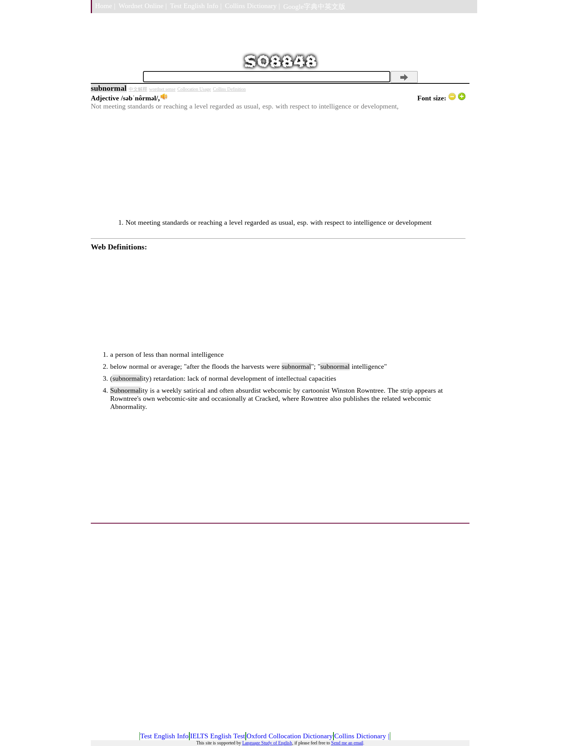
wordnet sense (162, 89)
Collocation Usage (194, 89)
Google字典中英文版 (314, 6)
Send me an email (347, 743)
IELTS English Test (217, 736)
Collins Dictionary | (252, 6)
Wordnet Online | (143, 6)
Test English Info (164, 736)
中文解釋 (138, 89)
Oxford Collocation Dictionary (290, 736)
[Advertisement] (278, 164)
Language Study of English (267, 743)
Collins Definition (229, 89)
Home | (105, 6)
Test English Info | (196, 6)
